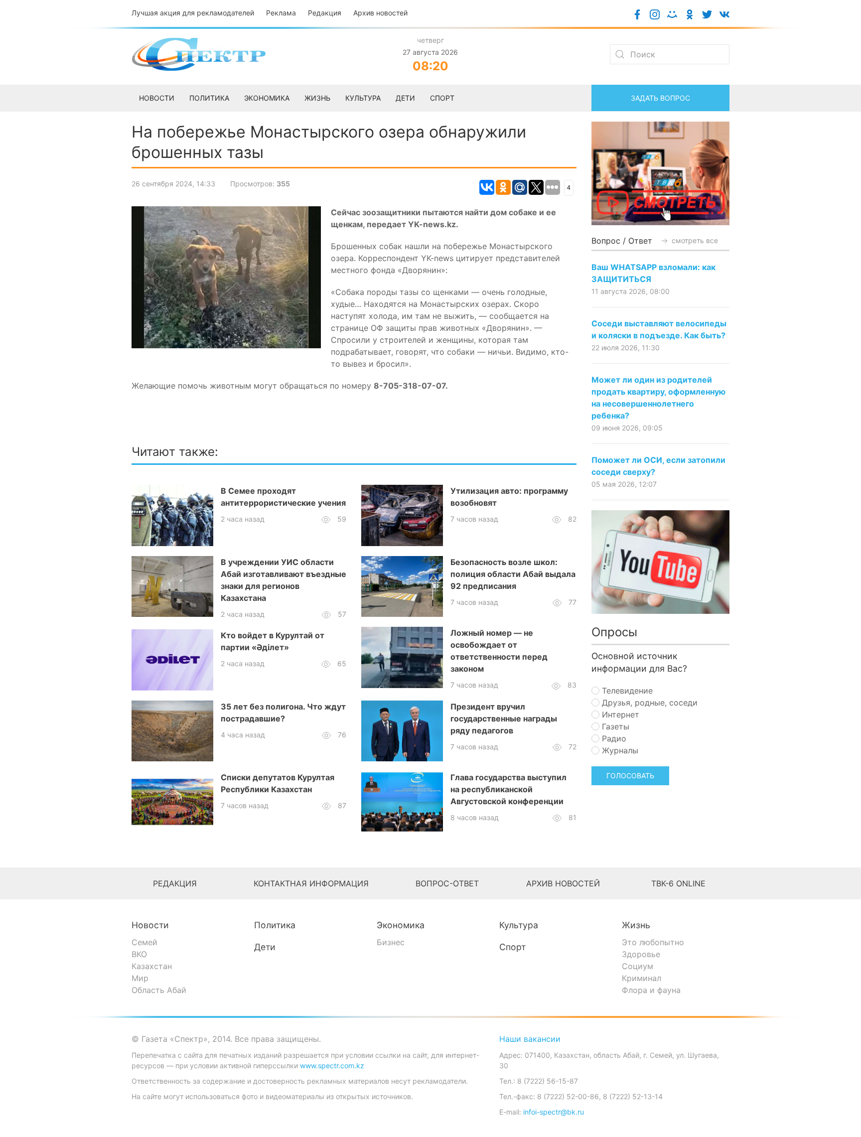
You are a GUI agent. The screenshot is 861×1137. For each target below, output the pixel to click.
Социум (637, 966)
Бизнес (391, 942)
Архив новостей (380, 12)
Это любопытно (653, 942)
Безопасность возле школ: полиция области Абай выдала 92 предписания (512, 574)
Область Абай (159, 990)
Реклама (281, 12)
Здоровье (641, 954)
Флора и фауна (651, 990)
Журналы (618, 750)
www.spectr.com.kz (332, 1065)
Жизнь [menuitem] (317, 98)
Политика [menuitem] (209, 98)
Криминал (641, 978)
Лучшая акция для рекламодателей (193, 12)
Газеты (614, 726)
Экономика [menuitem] (266, 98)
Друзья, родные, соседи (648, 703)
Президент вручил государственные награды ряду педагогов (503, 718)
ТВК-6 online (678, 883)
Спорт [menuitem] (442, 98)
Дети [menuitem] (405, 98)
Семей (144, 942)
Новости (150, 925)
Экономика (401, 925)
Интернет (619, 714)
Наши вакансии (530, 1039)
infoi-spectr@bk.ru (553, 1112)
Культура (518, 925)
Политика (274, 925)
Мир (140, 978)
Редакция (324, 12)
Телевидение (626, 691)
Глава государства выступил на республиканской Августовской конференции (508, 789)
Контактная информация (311, 883)
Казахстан (152, 966)
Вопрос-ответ (447, 883)
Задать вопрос (660, 98)
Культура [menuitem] (363, 98)
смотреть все (694, 240)
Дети (265, 947)
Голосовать (630, 775)
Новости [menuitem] (156, 98)
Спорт (512, 947)
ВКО (139, 954)
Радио (612, 738)
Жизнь (636, 925)
